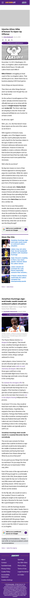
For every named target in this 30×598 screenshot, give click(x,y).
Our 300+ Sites (22, 562)
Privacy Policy (5, 568)
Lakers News (10, 286)
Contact (4, 562)
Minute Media (11, 584)
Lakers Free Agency (12, 548)
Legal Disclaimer (23, 572)
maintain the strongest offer (13, 383)
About (3, 559)
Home (3, 286)
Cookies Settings (6, 580)
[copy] (12, 40)
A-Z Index (21, 575)
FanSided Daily (6, 565)
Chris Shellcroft (8, 37)
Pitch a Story (22, 565)
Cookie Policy (5, 572)
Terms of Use (22, 568)
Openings (21, 559)
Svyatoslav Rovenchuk (10, 311)
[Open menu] (3, 2)
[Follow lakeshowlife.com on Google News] (25, 229)
